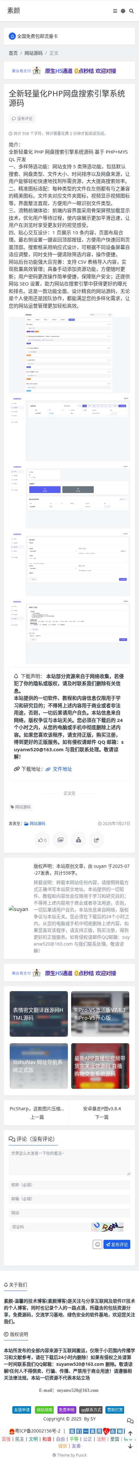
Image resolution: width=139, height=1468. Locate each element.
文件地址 (61, 769)
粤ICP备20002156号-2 (37, 1431)
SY (93, 1419)
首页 (13, 53)
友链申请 (22, 1410)
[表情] (97, 1244)
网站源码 (34, 53)
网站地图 (44, 1410)
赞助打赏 (115, 1410)
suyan (101, 866)
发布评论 (119, 1244)
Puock (81, 1455)
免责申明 (66, 1410)
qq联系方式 (91, 1410)
